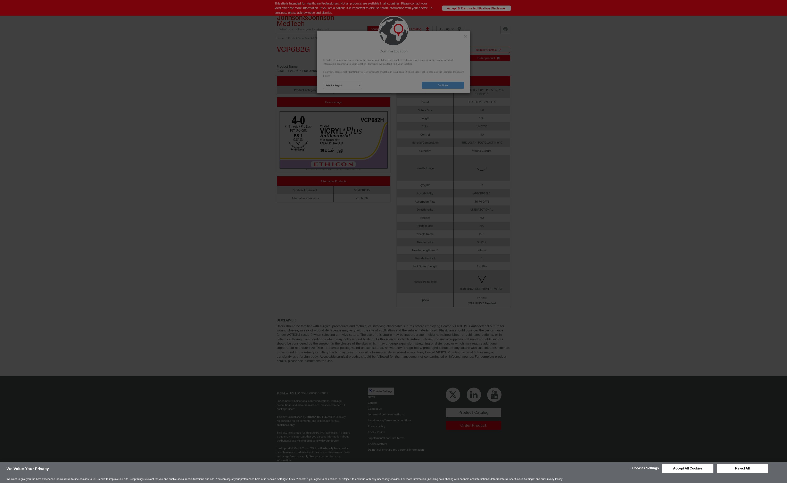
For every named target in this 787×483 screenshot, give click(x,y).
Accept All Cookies (688, 468)
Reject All (742, 468)
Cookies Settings (645, 468)
